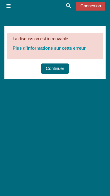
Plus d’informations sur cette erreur (49, 48)
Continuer (55, 68)
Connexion (90, 6)
